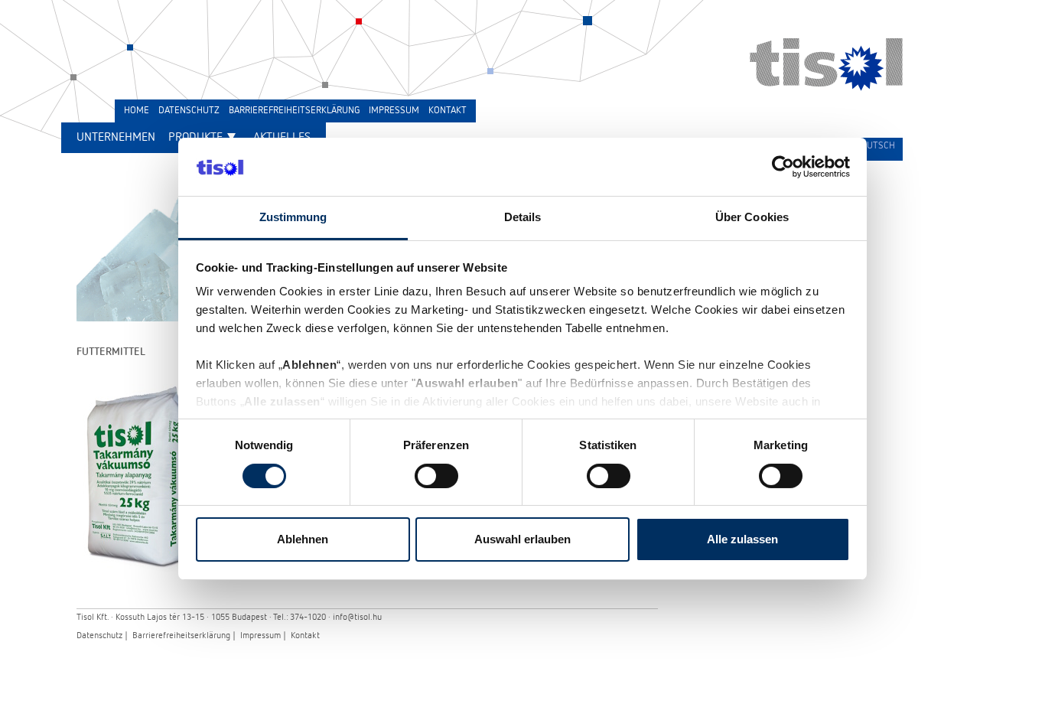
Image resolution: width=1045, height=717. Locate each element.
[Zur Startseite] (826, 88)
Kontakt (305, 635)
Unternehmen (116, 138)
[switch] (436, 476)
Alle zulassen (742, 539)
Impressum (260, 635)
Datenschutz (99, 635)
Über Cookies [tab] (752, 216)
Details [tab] (523, 216)
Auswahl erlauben (522, 539)
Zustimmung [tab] (293, 216)
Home (136, 111)
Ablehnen (302, 539)
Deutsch (875, 146)
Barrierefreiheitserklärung (181, 635)
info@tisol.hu (357, 617)
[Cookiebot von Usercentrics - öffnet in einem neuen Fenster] (783, 166)
